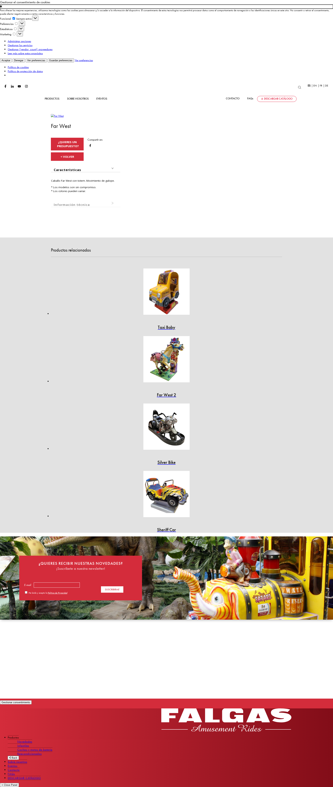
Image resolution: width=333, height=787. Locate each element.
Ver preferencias (36, 60)
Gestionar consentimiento (16, 702)
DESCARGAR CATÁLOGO (278, 98)
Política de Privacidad (57, 592)
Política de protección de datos (25, 71)
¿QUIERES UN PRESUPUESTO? (68, 144)
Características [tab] (67, 170)
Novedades (24, 741)
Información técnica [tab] (72, 204)
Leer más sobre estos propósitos (25, 53)
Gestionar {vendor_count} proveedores (30, 49)
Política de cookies (18, 67)
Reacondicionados (29, 754)
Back (14, 757)
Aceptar (6, 60)
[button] (166, 7)
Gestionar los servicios (20, 45)
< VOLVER (67, 157)
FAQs (250, 98)
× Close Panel (9, 785)
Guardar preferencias (60, 60)
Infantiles (23, 746)
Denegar (18, 60)
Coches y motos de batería (34, 750)
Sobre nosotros (17, 762)
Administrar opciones (19, 41)
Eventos (12, 766)
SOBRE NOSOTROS (78, 98)
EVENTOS (101, 98)
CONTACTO (233, 98)
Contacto (14, 770)
